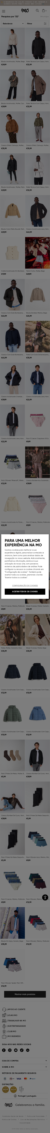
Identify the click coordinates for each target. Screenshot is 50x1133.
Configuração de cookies (25, 585)
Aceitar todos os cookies (25, 591)
